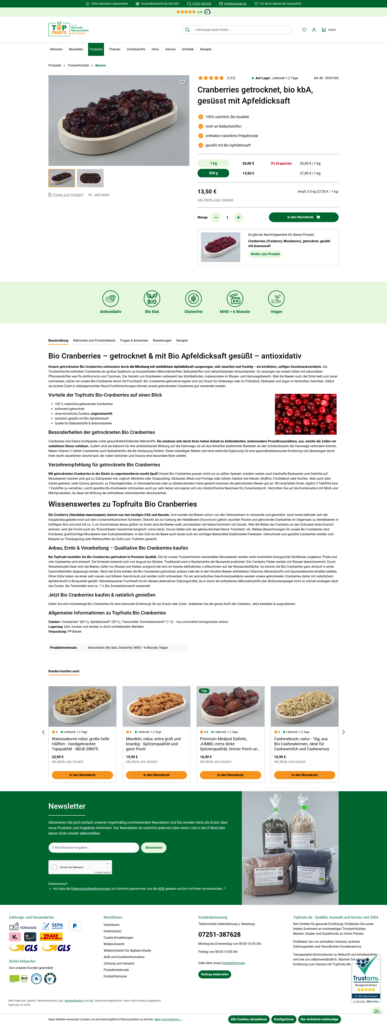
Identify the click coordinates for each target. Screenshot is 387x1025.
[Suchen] (187, 30)
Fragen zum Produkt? (68, 195)
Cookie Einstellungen (118, 938)
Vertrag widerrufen (215, 974)
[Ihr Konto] (314, 30)
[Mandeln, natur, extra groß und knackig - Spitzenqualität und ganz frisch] (156, 706)
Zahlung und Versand (119, 963)
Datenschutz (113, 931)
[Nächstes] (344, 732)
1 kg (213, 163)
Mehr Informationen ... (168, 1019)
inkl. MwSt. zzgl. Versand (215, 200)
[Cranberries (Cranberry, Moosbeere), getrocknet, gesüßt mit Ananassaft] (220, 247)
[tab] (58, 341)
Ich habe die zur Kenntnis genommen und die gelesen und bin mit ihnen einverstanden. (139, 889)
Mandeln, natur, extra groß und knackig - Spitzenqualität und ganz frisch (153, 743)
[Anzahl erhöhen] (238, 217)
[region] (119, 131)
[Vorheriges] (43, 732)
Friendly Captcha (103, 872)
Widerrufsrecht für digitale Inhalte (127, 950)
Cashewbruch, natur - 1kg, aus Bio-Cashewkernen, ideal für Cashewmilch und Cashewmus (301, 743)
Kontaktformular (115, 976)
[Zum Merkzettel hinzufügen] (182, 82)
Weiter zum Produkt (265, 254)
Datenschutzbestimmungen (90, 889)
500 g (213, 173)
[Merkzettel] (304, 30)
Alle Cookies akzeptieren (249, 1019)
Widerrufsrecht (114, 944)
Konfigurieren (284, 1019)
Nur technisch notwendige (319, 1019)
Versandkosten (73, 1000)
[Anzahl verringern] (216, 217)
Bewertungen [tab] (162, 340)
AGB (161, 889)
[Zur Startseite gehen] (68, 29)
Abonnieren (153, 847)
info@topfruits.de (235, 3)
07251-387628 (201, 3)
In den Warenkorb (82, 775)
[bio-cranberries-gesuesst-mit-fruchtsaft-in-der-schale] (118, 120)
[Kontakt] (377, 1012)
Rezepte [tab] (182, 340)
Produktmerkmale (116, 970)
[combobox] (241, 30)
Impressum (112, 925)
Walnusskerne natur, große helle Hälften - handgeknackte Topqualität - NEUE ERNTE (80, 743)
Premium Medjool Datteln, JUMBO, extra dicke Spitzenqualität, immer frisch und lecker (230, 744)
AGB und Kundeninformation (124, 957)
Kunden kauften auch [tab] (63, 671)
